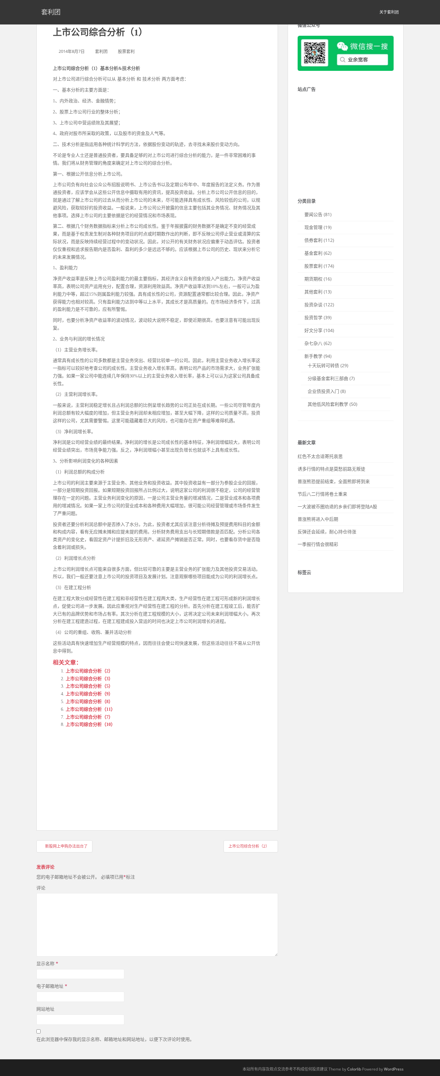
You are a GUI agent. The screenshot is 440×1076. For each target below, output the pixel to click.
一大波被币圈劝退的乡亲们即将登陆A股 (337, 506)
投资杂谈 (313, 304)
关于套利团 (389, 12)
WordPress (394, 1069)
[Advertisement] (101, 773)
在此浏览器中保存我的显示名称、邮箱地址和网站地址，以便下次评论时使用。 (115, 1039)
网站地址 (45, 1009)
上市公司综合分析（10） (90, 724)
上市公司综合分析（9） (89, 693)
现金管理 (313, 227)
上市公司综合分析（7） (89, 717)
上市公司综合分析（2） (89, 671)
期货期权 (313, 279)
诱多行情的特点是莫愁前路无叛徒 (331, 469)
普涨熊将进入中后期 (318, 519)
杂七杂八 (313, 343)
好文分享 (313, 330)
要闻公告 (313, 214)
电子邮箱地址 (51, 986)
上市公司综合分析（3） (89, 678)
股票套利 (126, 51)
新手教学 (313, 356)
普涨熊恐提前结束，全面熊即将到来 (334, 481)
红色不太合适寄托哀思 (320, 456)
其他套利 (313, 292)
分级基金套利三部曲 (328, 378)
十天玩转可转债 (323, 365)
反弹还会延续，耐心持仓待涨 (327, 531)
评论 (40, 888)
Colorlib (354, 1069)
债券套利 (313, 240)
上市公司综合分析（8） (89, 701)
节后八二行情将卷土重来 (322, 494)
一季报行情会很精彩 (318, 544)
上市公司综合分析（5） (89, 686)
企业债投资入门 (323, 391)
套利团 (51, 12)
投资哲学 (313, 317)
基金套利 (313, 253)
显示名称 (47, 963)
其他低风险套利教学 (328, 404)
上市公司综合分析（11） (90, 709)
